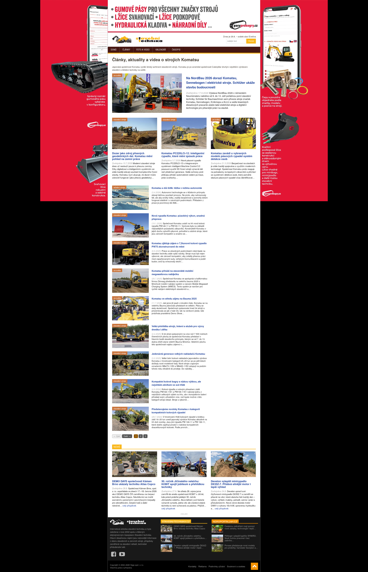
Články (126, 49)
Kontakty (192, 566)
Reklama (202, 566)
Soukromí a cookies (236, 566)
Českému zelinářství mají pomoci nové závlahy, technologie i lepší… (240, 527)
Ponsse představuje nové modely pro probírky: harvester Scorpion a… (241, 546)
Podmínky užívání (217, 566)
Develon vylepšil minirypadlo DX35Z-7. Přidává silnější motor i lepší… (190, 546)
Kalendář (161, 49)
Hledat (251, 41)
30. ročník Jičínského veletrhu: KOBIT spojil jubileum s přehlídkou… (190, 537)
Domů (113, 49)
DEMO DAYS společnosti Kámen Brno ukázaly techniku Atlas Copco (189, 527)
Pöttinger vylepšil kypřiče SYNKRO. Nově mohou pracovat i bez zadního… (240, 538)
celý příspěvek (129, 505)
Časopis (176, 49)
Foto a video (143, 49)
